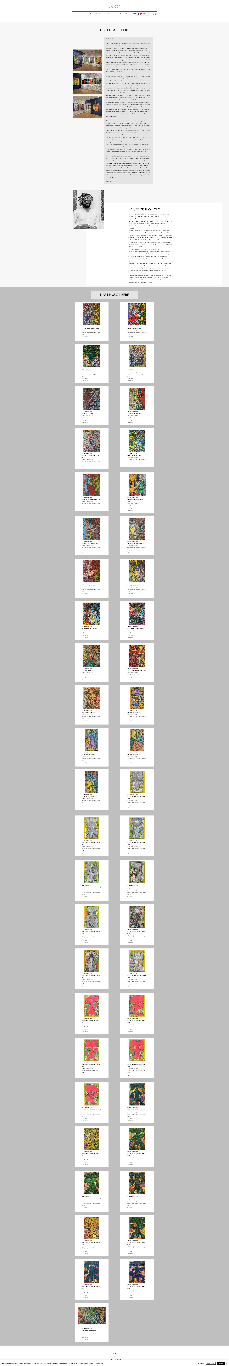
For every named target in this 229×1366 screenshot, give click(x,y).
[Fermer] (227, 1363)
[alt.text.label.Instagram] (156, 14)
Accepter (220, 1363)
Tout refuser (210, 1363)
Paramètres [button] (201, 1363)
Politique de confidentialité (96, 1363)
